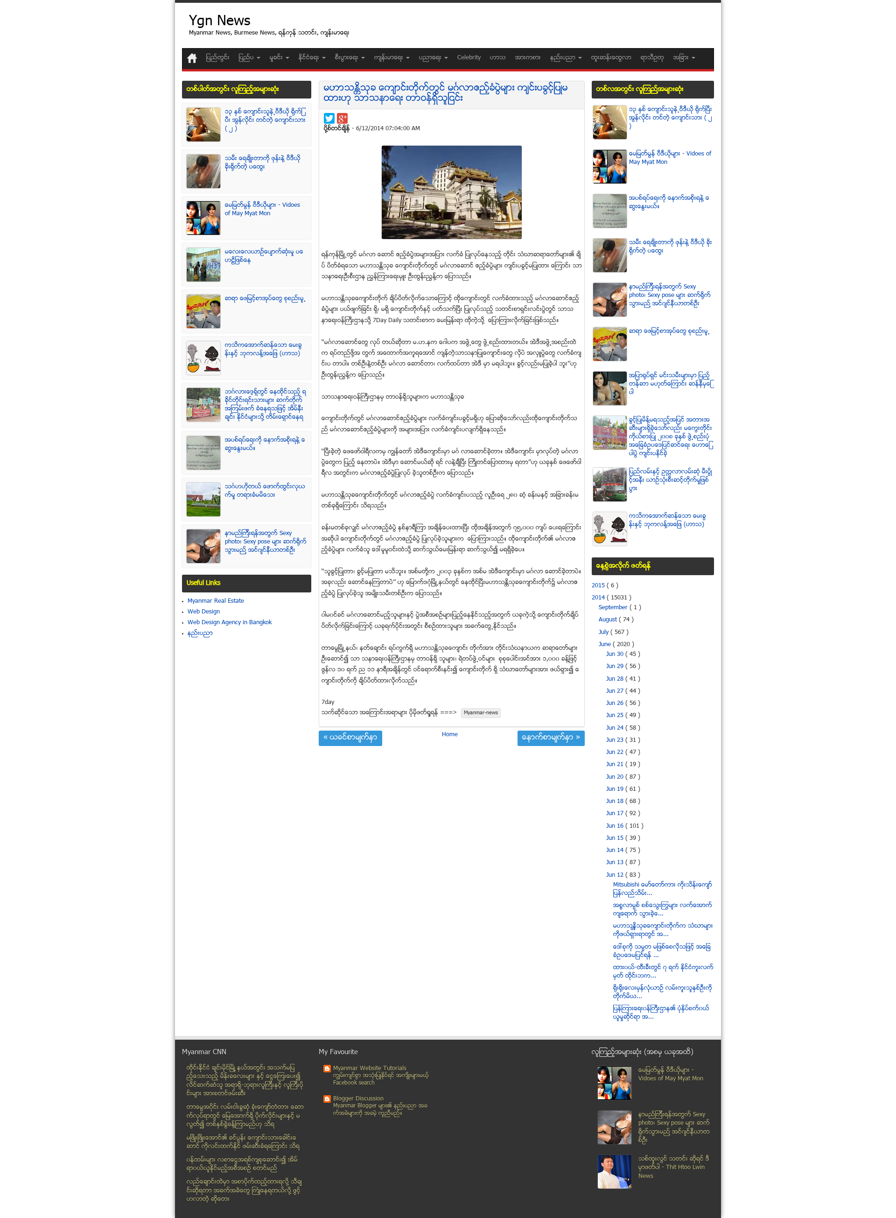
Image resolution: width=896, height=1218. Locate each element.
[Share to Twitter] (329, 118)
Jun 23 (615, 740)
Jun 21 (615, 764)
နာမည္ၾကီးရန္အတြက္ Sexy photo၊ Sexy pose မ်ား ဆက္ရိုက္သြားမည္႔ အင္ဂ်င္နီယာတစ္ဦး (266, 542)
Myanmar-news (481, 713)
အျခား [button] (682, 58)
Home (450, 735)
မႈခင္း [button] (277, 58)
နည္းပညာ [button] (563, 58)
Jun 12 (615, 875)
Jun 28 (615, 679)
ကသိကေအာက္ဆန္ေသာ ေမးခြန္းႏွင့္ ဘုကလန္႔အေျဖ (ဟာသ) (263, 349)
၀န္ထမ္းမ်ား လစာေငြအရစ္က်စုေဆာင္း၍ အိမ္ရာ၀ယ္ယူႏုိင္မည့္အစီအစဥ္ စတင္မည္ (242, 1164)
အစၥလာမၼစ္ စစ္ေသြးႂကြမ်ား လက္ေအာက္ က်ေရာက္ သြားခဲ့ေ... (662, 909)
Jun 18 (615, 801)
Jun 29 (615, 666)
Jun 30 (615, 654)
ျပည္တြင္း (218, 58)
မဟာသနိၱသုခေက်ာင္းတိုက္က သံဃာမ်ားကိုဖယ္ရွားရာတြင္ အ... (663, 930)
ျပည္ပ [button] (247, 58)
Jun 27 (615, 691)
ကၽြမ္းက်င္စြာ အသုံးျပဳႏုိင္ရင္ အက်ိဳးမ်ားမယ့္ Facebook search (381, 1079)
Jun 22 (615, 752)
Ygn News (219, 22)
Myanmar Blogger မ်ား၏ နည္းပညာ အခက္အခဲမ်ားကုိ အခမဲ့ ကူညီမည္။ (380, 1110)
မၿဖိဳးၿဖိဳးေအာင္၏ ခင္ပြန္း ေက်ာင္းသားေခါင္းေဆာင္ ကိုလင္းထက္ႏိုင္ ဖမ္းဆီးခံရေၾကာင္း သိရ (243, 1142)
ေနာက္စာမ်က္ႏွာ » (551, 738)
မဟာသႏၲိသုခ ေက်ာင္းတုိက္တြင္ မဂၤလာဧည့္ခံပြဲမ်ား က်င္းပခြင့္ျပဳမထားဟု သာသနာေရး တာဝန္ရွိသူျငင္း (446, 94)
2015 (599, 586)
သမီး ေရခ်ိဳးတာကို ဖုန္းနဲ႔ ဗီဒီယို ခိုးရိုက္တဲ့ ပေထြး (263, 163)
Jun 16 (615, 826)
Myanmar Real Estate (216, 601)
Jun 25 (615, 715)
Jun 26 (615, 703)
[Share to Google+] (342, 118)
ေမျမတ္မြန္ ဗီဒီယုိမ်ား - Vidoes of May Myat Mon (262, 209)
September (614, 608)
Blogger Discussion (358, 1099)
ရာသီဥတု (652, 58)
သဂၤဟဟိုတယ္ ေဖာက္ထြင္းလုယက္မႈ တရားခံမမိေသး (265, 491)
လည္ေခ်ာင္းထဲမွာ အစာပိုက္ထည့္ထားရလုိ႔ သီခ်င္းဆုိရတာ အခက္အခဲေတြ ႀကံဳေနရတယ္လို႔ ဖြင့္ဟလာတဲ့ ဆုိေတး (244, 1191)
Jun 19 (615, 789)
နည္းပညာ (200, 633)
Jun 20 (615, 777)
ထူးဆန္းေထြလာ (611, 58)
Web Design (204, 612)
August (609, 620)
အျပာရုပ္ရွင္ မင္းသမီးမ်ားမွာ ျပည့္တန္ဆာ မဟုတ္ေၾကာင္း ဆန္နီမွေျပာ (670, 384)
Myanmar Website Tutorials (369, 1068)
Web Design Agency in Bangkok (230, 623)
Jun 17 (615, 814)
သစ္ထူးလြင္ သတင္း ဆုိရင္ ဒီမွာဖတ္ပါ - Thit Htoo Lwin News (673, 1168)
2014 (599, 598)
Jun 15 (615, 838)
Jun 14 (615, 850)
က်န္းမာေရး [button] (389, 58)
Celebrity (469, 58)
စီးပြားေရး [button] (347, 58)
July (604, 632)
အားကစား (528, 58)
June (606, 645)
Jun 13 (615, 863)
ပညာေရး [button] (431, 58)
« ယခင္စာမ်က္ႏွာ (350, 738)
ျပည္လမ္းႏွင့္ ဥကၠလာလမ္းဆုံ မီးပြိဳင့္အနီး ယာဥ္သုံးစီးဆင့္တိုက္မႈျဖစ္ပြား (670, 480)
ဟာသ (498, 58)
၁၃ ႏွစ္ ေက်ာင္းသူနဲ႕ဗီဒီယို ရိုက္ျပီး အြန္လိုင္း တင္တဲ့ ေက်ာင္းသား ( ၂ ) (265, 120)
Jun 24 (615, 728)
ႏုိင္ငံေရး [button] (310, 58)
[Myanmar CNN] (192, 58)
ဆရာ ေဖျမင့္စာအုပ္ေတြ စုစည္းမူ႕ (265, 299)
